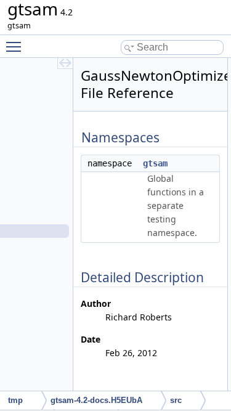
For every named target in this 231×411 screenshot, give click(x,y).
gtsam (155, 163)
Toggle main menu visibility (16, 46)
